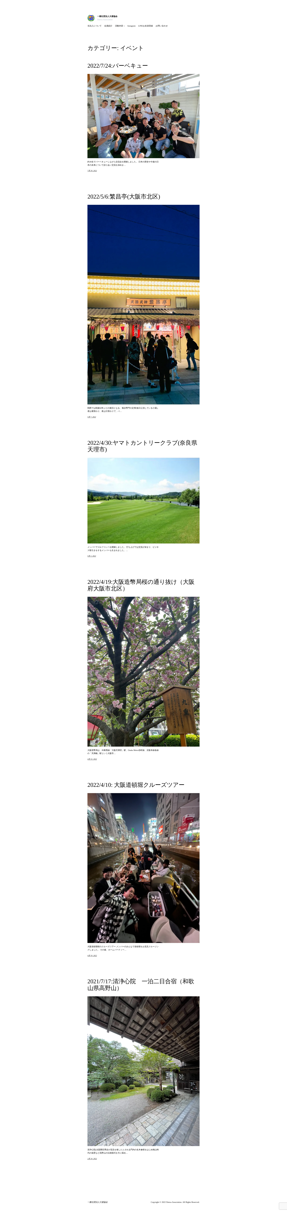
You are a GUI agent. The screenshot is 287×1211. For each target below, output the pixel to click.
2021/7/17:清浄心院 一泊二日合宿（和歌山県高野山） (140, 984)
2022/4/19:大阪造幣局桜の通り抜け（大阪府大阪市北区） (141, 585)
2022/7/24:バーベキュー (117, 65)
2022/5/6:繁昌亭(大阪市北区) (123, 196)
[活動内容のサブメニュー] (124, 26)
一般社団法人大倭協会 (107, 16)
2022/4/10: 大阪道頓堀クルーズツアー (136, 785)
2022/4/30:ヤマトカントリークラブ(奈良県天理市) (142, 446)
